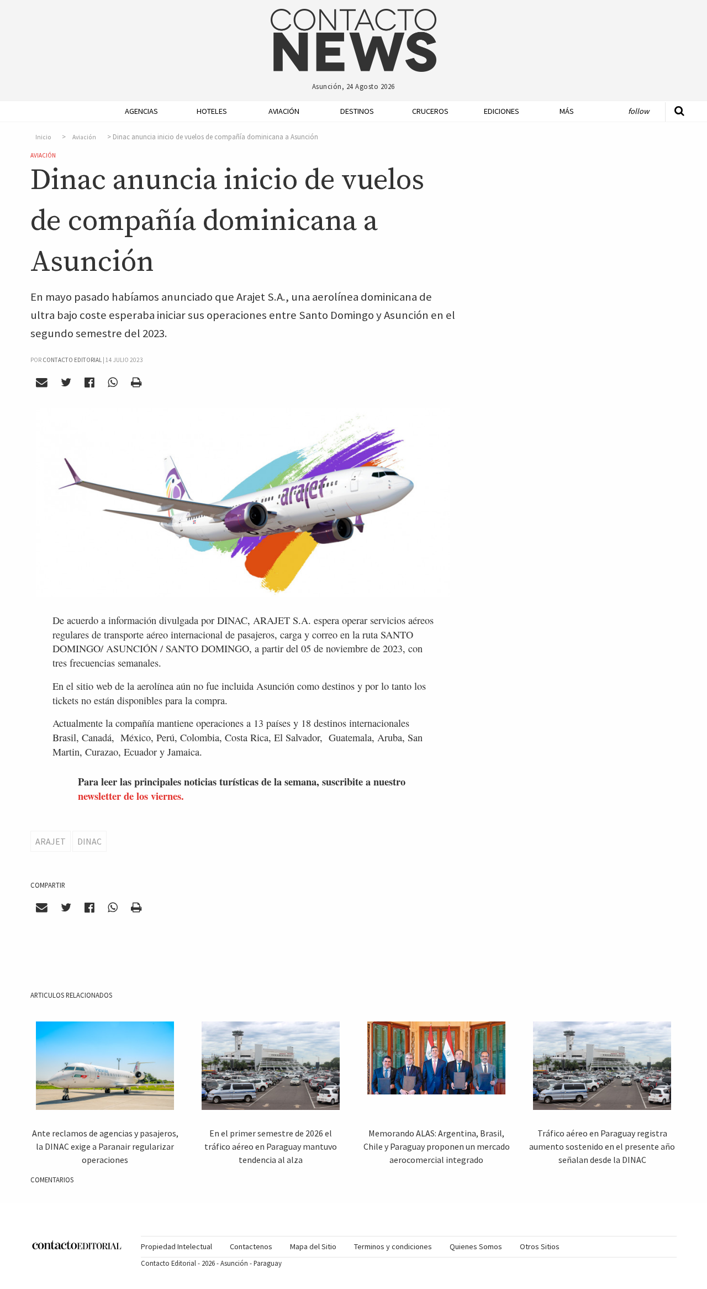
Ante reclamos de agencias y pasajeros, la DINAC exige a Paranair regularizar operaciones (105, 1146)
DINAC (89, 841)
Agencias (141, 111)
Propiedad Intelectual (176, 1246)
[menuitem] (138, 111)
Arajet (50, 841)
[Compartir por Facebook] (90, 382)
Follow (638, 111)
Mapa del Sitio (313, 1246)
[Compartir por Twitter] (66, 382)
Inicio (43, 137)
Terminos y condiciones (393, 1246)
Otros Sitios (540, 1246)
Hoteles (212, 111)
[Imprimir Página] (136, 382)
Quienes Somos (476, 1246)
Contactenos (251, 1246)
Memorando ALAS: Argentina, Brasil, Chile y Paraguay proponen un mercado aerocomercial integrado (436, 1146)
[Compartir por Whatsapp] (112, 382)
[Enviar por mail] (42, 382)
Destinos (357, 111)
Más (567, 111)
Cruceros (429, 111)
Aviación (283, 111)
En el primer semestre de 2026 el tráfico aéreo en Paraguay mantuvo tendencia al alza (270, 1146)
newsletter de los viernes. (131, 795)
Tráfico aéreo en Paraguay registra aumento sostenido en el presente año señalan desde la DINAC (602, 1146)
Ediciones (501, 111)
